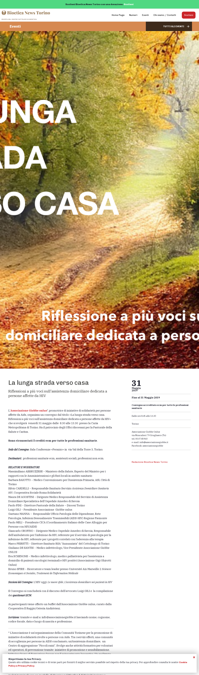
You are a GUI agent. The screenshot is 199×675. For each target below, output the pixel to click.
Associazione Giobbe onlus (28, 410)
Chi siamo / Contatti (164, 15)
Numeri (133, 15)
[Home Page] (26, 15)
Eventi (145, 15)
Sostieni (129, 4)
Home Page (118, 15)
